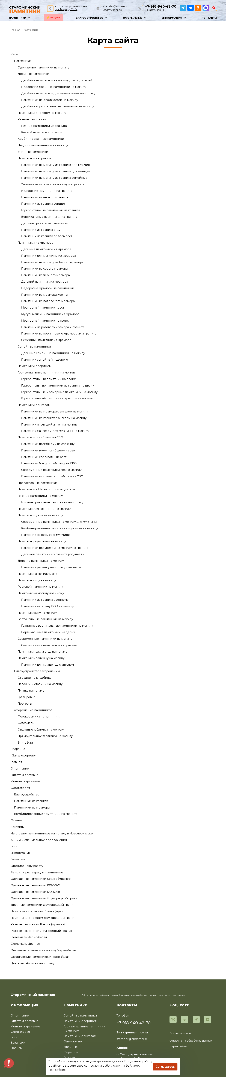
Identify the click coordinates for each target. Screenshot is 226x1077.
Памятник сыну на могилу (37, 612)
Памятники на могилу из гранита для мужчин (55, 165)
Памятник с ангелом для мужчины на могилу (55, 431)
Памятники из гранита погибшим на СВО (52, 476)
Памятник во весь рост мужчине (45, 534)
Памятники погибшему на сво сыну (48, 444)
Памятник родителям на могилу (42, 541)
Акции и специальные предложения (39, 840)
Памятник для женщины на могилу (44, 509)
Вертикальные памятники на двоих (48, 632)
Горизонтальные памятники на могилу (47, 372)
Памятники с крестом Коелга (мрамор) (40, 911)
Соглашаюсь (165, 1066)
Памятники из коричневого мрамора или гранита (58, 333)
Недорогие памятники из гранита (46, 190)
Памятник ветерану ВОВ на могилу (47, 606)
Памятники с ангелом (34, 405)
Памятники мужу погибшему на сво (48, 450)
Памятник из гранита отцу (40, 229)
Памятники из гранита (35, 158)
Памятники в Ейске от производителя (46, 489)
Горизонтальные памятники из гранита (50, 210)
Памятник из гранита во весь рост (46, 236)
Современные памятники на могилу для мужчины (59, 521)
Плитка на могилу (31, 690)
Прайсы (16, 1048)
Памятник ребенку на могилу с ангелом (51, 567)
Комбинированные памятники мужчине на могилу (59, 528)
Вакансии (18, 859)
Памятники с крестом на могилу (42, 112)
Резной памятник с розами (41, 132)
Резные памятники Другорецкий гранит (41, 931)
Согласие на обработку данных (191, 1040)
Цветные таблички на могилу (32, 963)
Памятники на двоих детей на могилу (49, 100)
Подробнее (57, 1070)
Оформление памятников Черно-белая (40, 956)
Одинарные (73, 1041)
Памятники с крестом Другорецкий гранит (43, 917)
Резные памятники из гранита (44, 126)
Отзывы (16, 820)
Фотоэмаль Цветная (25, 943)
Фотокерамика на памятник (39, 716)
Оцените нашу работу (27, 866)
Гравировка (26, 697)
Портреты (25, 703)
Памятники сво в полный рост (43, 457)
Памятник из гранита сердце (43, 203)
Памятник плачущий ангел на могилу (49, 424)
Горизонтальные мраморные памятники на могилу (59, 392)
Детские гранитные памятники (44, 223)
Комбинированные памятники (41, 138)
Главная (16, 762)
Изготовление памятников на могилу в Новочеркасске (52, 833)
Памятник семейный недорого (44, 359)
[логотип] (25, 9)
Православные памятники (37, 483)
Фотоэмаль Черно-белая (29, 937)
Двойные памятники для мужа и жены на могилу (58, 93)
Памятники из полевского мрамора (48, 301)
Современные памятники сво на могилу (51, 470)
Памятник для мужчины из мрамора (48, 255)
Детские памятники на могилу (41, 560)
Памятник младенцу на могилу (41, 658)
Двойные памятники (33, 74)
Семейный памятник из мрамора (46, 340)
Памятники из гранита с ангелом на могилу (54, 418)
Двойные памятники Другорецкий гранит (43, 904)
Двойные (71, 1047)
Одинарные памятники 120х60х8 (35, 892)
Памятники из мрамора (35, 242)
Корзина (18, 749)
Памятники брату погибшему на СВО (49, 463)
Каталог (16, 54)
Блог (14, 846)
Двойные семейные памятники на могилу (53, 353)
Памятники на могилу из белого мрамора (52, 262)
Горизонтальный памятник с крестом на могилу (57, 398)
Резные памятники (32, 119)
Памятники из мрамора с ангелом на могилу (54, 411)
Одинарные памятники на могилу (43, 67)
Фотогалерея (20, 788)
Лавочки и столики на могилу (40, 684)
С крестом (71, 1052)
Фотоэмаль (26, 723)
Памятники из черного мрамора (45, 275)
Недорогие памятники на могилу (43, 145)
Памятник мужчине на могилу (40, 515)
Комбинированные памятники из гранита (45, 814)
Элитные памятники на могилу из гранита (52, 184)
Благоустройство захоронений (37, 671)
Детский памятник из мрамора (44, 281)
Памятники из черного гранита (44, 197)
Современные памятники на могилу (45, 638)
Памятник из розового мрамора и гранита (52, 327)
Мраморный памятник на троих (45, 320)
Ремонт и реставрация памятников (37, 872)
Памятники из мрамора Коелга (44, 294)
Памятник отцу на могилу (37, 580)
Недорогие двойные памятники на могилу (53, 87)
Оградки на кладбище (35, 677)
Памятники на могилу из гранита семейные (54, 177)
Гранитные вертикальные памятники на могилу (57, 625)
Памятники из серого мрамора (44, 268)
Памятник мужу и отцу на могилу (42, 651)
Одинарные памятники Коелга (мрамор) (41, 878)
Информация (21, 853)
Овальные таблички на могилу (41, 729)
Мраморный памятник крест (42, 307)
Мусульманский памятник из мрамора (50, 314)
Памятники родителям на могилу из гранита (54, 548)
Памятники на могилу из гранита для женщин (56, 171)
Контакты (17, 827)
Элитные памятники (33, 151)
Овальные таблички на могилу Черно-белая (44, 950)
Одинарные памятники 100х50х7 (35, 885)
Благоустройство (26, 794)
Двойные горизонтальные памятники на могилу (57, 106)
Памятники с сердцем (34, 366)
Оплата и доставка (24, 775)
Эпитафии (25, 742)
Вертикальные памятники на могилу (45, 619)
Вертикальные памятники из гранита (49, 216)
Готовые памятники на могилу (40, 495)
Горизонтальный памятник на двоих (48, 379)
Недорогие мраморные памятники (47, 288)
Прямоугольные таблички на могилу (45, 736)
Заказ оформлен (24, 755)
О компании (20, 768)
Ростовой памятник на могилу (40, 586)
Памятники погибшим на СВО (40, 437)
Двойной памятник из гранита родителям (53, 554)
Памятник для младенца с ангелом (47, 664)
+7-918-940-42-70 (160, 6)
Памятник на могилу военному (41, 593)
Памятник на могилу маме (37, 573)
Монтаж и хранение (25, 781)
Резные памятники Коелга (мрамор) (38, 924)
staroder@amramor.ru (116, 6)
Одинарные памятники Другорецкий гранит (45, 898)
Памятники (22, 61)
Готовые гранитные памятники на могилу (52, 502)
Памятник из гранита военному (45, 599)
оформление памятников (33, 710)
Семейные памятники (34, 346)
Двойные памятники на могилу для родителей (56, 80)
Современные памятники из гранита (49, 645)
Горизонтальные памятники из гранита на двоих (57, 385)
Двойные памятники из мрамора (46, 249)
